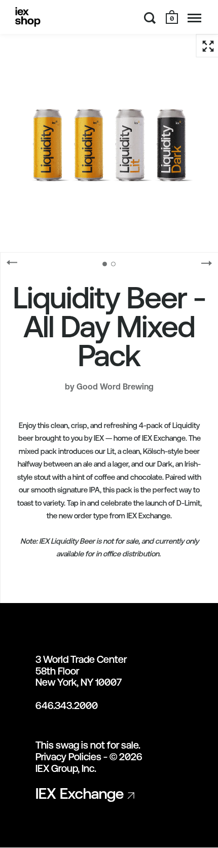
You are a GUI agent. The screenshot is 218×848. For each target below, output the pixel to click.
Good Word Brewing (115, 386)
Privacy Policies (68, 756)
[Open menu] (194, 17)
